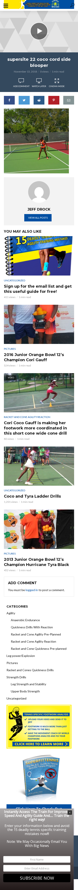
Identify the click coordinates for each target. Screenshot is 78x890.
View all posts (38, 217)
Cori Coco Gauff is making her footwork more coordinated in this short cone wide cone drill (35, 428)
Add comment (21, 86)
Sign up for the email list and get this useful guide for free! (38, 289)
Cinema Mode (57, 86)
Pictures (10, 348)
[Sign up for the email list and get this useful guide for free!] (39, 256)
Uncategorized (14, 280)
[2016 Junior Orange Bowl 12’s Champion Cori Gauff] (39, 324)
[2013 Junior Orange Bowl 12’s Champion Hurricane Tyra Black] (39, 529)
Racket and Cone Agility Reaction (27, 417)
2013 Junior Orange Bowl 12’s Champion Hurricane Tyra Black (36, 562)
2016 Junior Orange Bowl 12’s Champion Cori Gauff (34, 357)
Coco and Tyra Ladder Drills (32, 496)
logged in (32, 590)
